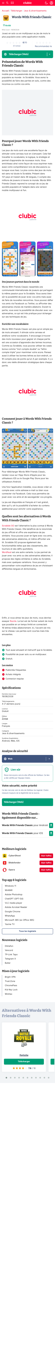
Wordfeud (6, 552)
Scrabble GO (8, 526)
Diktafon (9, 946)
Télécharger (16, 11)
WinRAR (8, 890)
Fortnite (24, 1055)
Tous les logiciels (27, 931)
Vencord (9, 950)
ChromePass (11, 985)
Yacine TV (10, 924)
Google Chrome (12, 912)
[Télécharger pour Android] (51, 825)
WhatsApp (10, 916)
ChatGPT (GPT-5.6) (14, 899)
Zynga (5, 719)
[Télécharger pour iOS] (51, 833)
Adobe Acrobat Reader (16, 907)
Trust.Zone (10, 981)
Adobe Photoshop (13, 894)
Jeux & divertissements (35, 11)
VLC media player (13, 903)
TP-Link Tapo (11, 955)
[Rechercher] (7, 3)
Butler (7, 963)
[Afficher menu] (3, 3)
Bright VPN (10, 977)
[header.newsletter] (12, 3)
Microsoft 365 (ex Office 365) (19, 920)
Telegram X (10, 959)
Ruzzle (13, 621)
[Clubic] (27, 3)
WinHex (8, 994)
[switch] (46, 3)
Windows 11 (10, 886)
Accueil (5, 11)
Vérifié (8, 25)
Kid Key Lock (11, 990)
